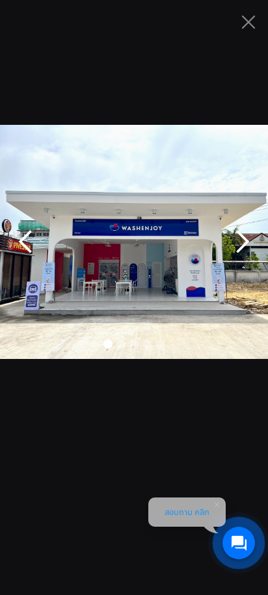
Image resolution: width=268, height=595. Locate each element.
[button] (26, 242)
